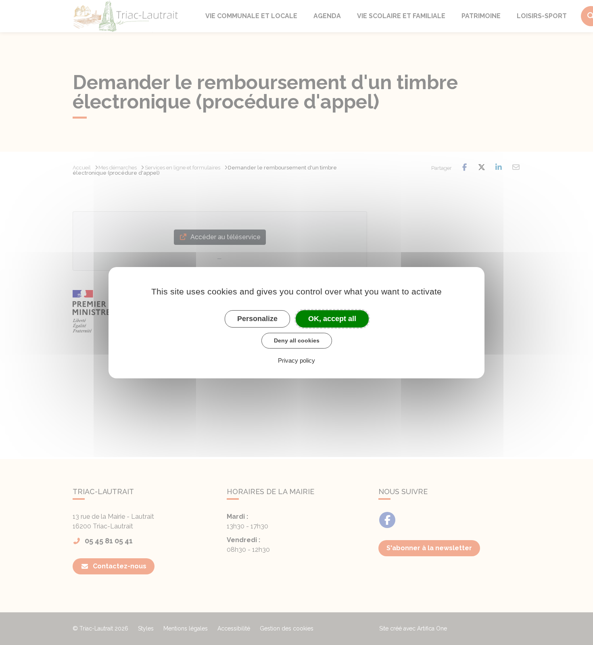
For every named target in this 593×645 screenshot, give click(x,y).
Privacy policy (296, 360)
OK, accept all (332, 318)
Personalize (257, 318)
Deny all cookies (296, 340)
